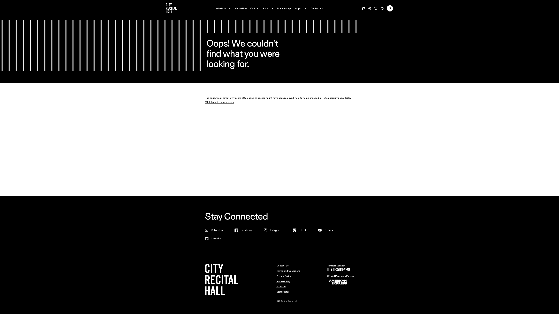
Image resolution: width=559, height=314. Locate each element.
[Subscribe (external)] (364, 8)
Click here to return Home (219, 102)
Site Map (281, 286)
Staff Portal (282, 291)
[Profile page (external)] (369, 8)
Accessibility (283, 281)
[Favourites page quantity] (382, 8)
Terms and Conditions (288, 270)
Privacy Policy (283, 276)
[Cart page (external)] (375, 8)
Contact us (282, 265)
